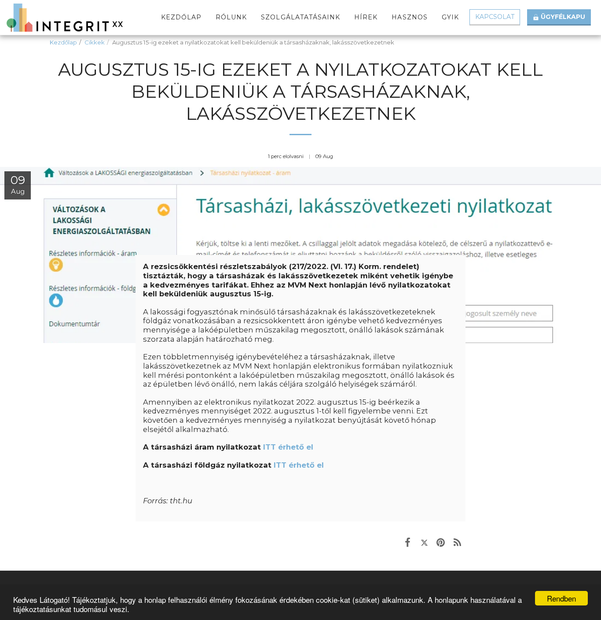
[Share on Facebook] (407, 542)
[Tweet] (424, 542)
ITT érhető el (288, 447)
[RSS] (457, 542)
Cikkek (94, 42)
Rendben (561, 598)
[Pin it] (440, 542)
